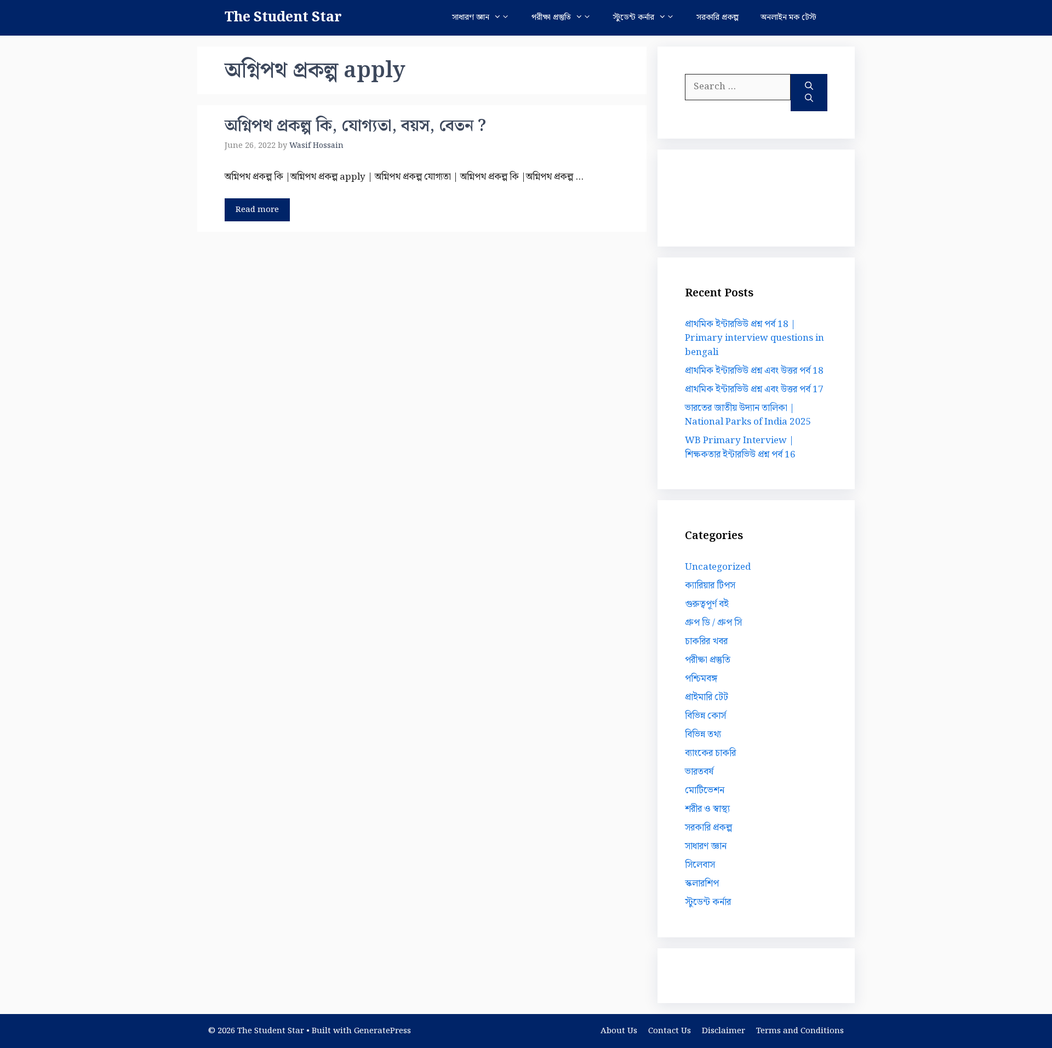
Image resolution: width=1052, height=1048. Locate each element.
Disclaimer (723, 1031)
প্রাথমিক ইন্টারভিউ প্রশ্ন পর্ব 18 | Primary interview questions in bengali (754, 338)
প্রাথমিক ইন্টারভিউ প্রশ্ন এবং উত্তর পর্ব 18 (754, 371)
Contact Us (669, 1031)
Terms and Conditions (800, 1031)
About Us (619, 1031)
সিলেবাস (700, 865)
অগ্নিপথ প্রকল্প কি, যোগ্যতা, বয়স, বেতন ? (355, 126)
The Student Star (283, 17)
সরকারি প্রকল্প (717, 17)
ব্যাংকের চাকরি (710, 753)
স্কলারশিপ (702, 883)
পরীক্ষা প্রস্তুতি (551, 17)
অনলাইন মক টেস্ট (788, 17)
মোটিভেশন (704, 790)
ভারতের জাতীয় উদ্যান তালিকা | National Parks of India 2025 (748, 415)
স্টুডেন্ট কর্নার (633, 17)
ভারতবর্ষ (699, 772)
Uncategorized (718, 567)
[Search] (809, 92)
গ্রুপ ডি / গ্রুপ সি (713, 623)
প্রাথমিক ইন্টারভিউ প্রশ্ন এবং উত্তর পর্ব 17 (754, 389)
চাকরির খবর (706, 641)
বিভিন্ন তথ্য (703, 734)
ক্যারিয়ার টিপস (710, 585)
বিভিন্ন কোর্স (705, 716)
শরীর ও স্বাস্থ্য (707, 809)
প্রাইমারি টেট (706, 697)
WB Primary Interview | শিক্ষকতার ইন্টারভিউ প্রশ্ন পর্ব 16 (740, 447)
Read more (257, 209)
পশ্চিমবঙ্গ (701, 678)
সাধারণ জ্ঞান (470, 17)
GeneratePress (382, 1031)
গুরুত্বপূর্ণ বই (707, 604)
